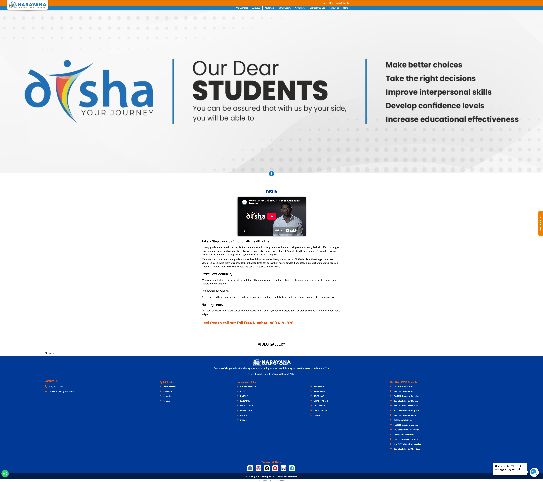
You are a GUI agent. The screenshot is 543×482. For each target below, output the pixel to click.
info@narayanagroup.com (61, 391)
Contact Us (334, 8)
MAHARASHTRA (246, 410)
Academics (269, 8)
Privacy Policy (254, 373)
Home (324, 3)
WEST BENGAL (320, 405)
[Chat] (534, 472)
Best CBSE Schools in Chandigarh (407, 449)
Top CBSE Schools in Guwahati (406, 425)
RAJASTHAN (319, 386)
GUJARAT (317, 415)
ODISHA (243, 415)
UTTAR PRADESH (321, 401)
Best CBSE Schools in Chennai (406, 405)
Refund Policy (288, 373)
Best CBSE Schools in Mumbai (406, 401)
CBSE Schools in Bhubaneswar (406, 429)
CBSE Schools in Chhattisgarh (406, 439)
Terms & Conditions (271, 373)
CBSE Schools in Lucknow (404, 434)
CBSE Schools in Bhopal (403, 420)
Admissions (300, 8)
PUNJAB (243, 420)
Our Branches (242, 8)
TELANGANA (319, 396)
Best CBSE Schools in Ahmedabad (407, 444)
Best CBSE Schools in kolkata (406, 415)
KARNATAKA (245, 401)
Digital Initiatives (317, 8)
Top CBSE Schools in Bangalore (406, 396)
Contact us (167, 396)
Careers (166, 401)
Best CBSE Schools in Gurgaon (406, 410)
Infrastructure (285, 8)
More (345, 8)
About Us (256, 8)
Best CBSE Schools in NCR (404, 391)
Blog (331, 3)
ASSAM (243, 391)
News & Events (342, 3)
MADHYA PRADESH (248, 405)
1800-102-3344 (56, 386)
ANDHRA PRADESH (248, 386)
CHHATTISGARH (320, 410)
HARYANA (244, 396)
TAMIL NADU (319, 391)
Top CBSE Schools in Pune (404, 386)
